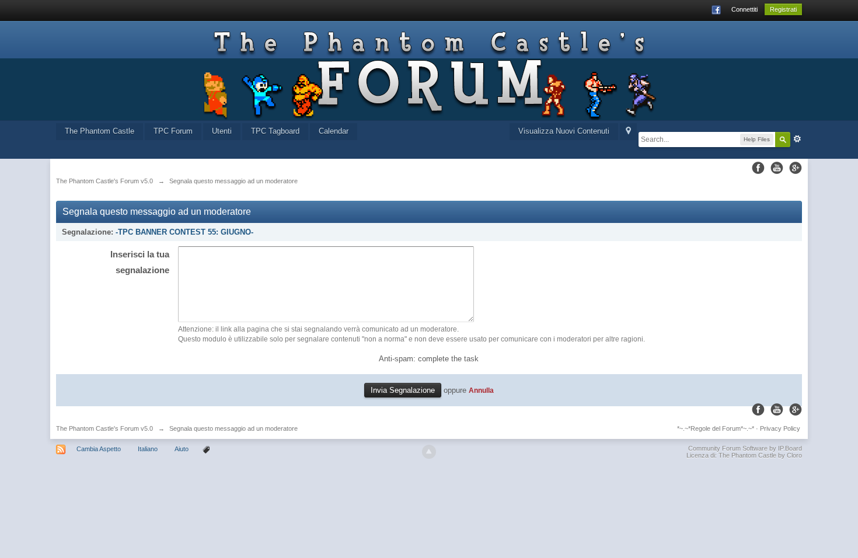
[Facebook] (758, 168)
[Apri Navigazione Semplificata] (628, 131)
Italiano (148, 448)
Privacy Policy (780, 428)
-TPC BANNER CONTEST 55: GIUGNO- (184, 232)
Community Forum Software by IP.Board (745, 448)
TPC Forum (173, 131)
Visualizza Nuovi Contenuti (563, 131)
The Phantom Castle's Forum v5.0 (104, 428)
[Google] (795, 168)
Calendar (333, 131)
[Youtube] (776, 168)
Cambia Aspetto (98, 448)
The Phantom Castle (99, 131)
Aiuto (182, 448)
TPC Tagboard (275, 131)
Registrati (783, 9)
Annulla (481, 390)
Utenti (222, 131)
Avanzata (797, 139)
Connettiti (744, 9)
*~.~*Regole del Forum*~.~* (715, 428)
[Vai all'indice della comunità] (429, 70)
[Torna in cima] (429, 452)
